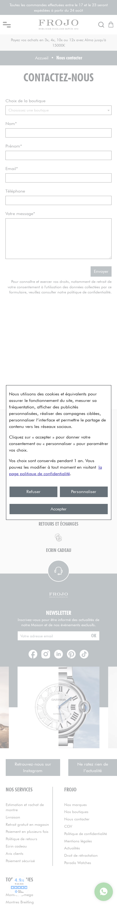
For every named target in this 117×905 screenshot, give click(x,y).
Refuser (33, 491)
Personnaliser (83, 491)
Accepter (59, 508)
